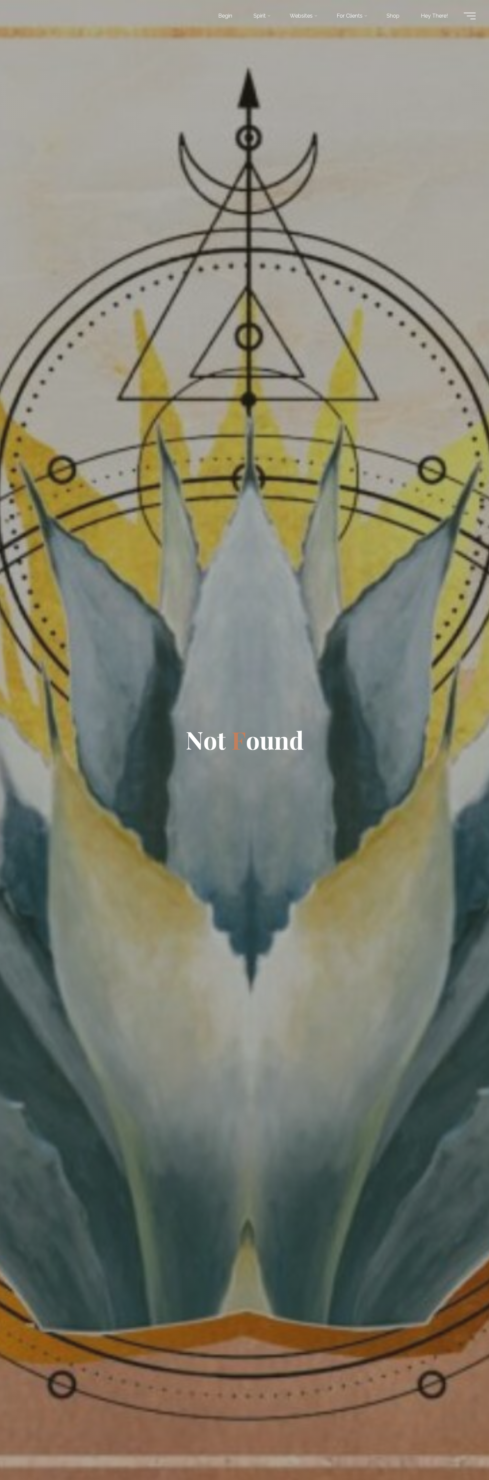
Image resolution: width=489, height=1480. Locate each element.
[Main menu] (470, 16)
